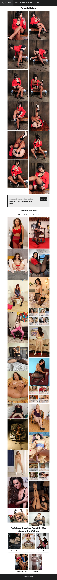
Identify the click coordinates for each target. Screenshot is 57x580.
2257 (34, 578)
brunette (35, 215)
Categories (29, 2)
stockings (26, 215)
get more (43, 199)
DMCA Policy (30, 578)
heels (31, 215)
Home (16, 2)
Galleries (22, 2)
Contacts (36, 2)
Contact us (23, 578)
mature (40, 215)
